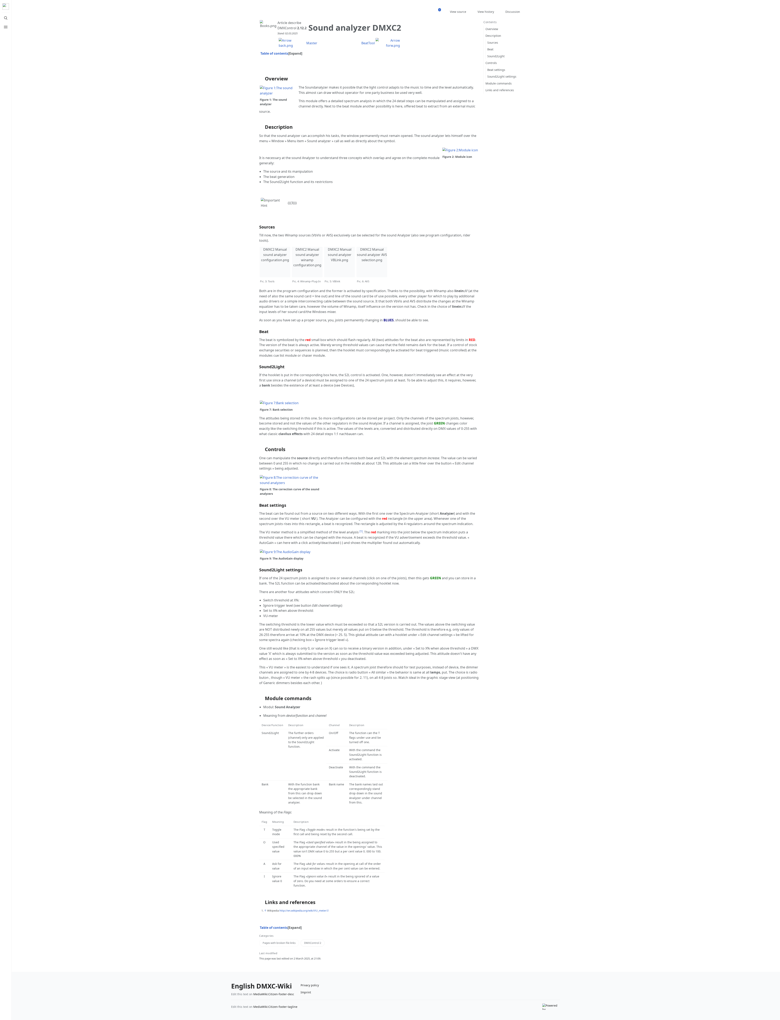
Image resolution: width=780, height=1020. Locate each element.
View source (458, 12)
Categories (266, 936)
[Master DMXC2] (292, 43)
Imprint (306, 992)
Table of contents (274, 53)
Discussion (512, 12)
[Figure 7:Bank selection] (279, 403)
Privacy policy (310, 985)
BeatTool (368, 43)
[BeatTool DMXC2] (388, 43)
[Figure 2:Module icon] (460, 150)
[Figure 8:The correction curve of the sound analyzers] (290, 480)
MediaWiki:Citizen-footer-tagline (275, 1007)
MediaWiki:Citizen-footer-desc (273, 994)
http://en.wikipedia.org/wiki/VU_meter (303, 910)
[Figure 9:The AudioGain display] (285, 551)
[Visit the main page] (6, 6)
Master (311, 43)
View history (486, 12)
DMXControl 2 (312, 943)
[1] (361, 531)
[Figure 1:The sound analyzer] (279, 90)
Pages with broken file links (279, 943)
